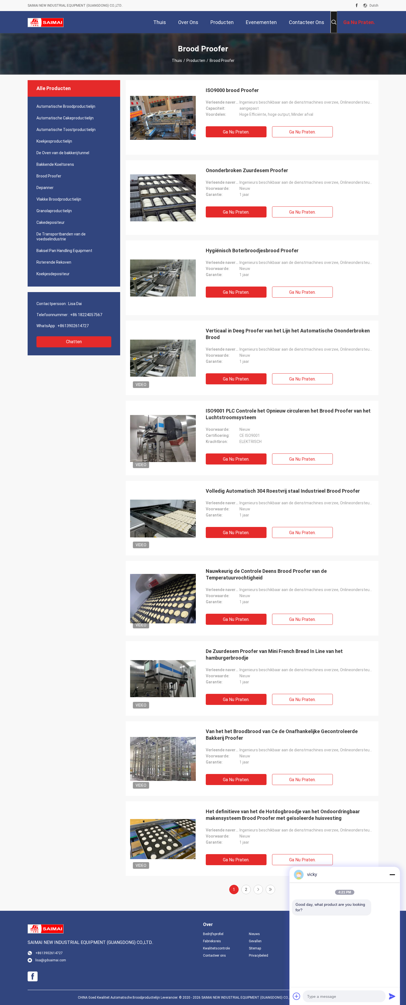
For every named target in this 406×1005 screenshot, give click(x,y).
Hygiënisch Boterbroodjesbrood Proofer (252, 250)
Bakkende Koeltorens (55, 164)
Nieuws (254, 934)
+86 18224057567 (86, 315)
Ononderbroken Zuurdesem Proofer (247, 170)
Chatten (74, 341)
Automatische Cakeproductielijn (65, 118)
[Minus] (392, 874)
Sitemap (255, 948)
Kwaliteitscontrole (216, 948)
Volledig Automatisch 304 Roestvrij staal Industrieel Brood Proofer (283, 491)
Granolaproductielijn (54, 211)
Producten (195, 60)
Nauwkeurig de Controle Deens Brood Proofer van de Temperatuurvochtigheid (266, 574)
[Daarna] (258, 889)
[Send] (392, 996)
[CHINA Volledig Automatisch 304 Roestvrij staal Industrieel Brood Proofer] (163, 518)
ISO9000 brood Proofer (232, 90)
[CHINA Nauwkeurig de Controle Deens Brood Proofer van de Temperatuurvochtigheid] (163, 598)
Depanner (45, 187)
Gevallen (255, 941)
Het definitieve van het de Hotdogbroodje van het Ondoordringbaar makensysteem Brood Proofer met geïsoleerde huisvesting (283, 815)
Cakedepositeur (50, 222)
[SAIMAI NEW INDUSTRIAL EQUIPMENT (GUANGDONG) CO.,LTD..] (46, 22)
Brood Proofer (48, 176)
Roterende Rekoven (53, 262)
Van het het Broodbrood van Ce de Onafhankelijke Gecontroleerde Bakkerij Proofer (282, 734)
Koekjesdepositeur (53, 274)
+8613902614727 (73, 326)
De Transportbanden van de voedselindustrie (61, 236)
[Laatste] (270, 889)
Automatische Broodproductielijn (65, 106)
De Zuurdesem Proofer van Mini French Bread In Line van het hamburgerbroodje (274, 654)
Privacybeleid (258, 955)
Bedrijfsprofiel (213, 934)
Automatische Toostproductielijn (66, 129)
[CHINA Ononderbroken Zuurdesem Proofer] (163, 197)
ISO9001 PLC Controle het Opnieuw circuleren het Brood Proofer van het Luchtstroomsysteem (288, 414)
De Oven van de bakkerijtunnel (62, 153)
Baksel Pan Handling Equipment (64, 250)
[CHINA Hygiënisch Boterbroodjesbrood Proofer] (163, 277)
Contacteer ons (214, 955)
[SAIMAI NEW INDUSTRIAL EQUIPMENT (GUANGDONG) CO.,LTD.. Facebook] (356, 5)
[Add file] (296, 996)
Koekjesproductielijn (54, 141)
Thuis (177, 60)
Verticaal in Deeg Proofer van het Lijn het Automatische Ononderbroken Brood (288, 334)
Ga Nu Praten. (236, 132)
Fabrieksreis (212, 941)
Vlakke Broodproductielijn (58, 199)
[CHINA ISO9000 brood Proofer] (163, 117)
